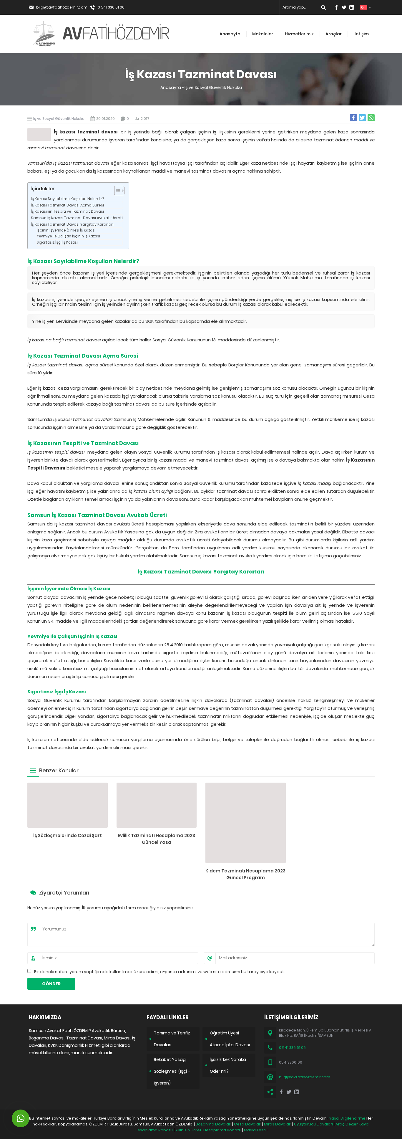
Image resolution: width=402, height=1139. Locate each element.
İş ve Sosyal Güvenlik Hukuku (213, 87)
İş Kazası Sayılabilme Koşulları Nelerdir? (67, 198)
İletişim (361, 34)
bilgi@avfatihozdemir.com (61, 7)
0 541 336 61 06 (111, 7)
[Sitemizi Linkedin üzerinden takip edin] (351, 7)
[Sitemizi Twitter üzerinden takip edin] (344, 7)
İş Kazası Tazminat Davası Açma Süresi (67, 205)
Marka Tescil (256, 1130)
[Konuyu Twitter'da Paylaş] (362, 117)
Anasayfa (230, 34)
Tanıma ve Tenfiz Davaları (172, 1039)
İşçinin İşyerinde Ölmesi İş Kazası (66, 230)
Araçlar (333, 34)
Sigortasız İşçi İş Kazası (57, 242)
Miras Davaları (277, 1124)
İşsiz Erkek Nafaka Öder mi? (228, 1065)
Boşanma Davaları (213, 1124)
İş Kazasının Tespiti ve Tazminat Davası (67, 211)
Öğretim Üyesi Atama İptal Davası (230, 1039)
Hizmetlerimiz (299, 34)
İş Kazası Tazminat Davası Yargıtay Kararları (72, 224)
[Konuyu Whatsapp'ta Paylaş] (371, 117)
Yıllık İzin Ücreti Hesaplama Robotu (208, 1130)
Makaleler (262, 34)
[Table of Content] (119, 190)
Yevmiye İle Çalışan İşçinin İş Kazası (68, 236)
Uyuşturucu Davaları (313, 1124)
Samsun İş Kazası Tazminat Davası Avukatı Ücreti (77, 217)
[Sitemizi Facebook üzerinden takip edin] (336, 7)
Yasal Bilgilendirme (347, 1118)
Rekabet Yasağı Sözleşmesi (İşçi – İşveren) (172, 1071)
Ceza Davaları (247, 1124)
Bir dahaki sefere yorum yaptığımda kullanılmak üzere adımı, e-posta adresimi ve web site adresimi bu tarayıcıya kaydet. (159, 972)
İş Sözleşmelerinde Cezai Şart (67, 835)
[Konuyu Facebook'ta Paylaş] (353, 117)
